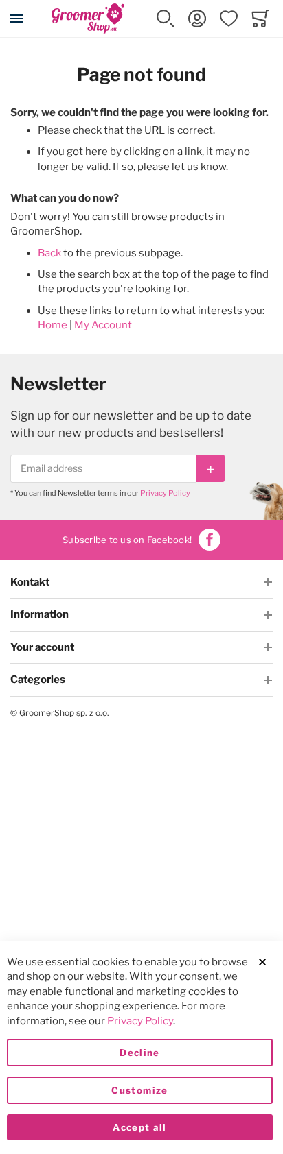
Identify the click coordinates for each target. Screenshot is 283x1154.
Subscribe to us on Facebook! (127, 539)
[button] (165, 18)
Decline (139, 1052)
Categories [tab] (37, 679)
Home (52, 325)
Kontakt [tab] (29, 582)
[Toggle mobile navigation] (16, 18)
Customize (139, 1090)
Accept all (140, 1127)
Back (49, 253)
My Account (103, 325)
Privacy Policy (165, 493)
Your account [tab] (42, 647)
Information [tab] (39, 614)
